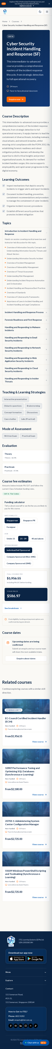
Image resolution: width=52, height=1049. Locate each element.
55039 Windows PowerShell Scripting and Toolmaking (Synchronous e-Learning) (25, 874)
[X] (30, 1026)
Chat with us (36, 1042)
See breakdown (12, 608)
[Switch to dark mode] (40, 12)
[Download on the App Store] (16, 958)
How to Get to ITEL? (17, 1011)
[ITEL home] (5, 11)
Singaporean (12, 520)
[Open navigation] (47, 11)
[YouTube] (15, 1026)
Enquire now (14, 99)
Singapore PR (29, 520)
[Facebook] (10, 1026)
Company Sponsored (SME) (19, 563)
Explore (9, 980)
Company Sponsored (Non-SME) (21, 557)
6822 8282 (20, 1016)
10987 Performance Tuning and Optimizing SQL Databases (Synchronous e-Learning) (22, 771)
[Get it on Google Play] (35, 958)
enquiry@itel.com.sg (23, 1020)
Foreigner (11, 527)
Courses (15, 21)
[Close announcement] (49, 4)
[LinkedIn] (20, 1026)
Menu (8, 972)
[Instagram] (25, 1026)
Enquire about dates (26, 658)
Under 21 (11, 539)
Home (4, 21)
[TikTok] (35, 1026)
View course (38, 741)
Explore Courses (26, 5)
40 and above (37, 539)
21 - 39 (23, 539)
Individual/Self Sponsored (18, 550)
